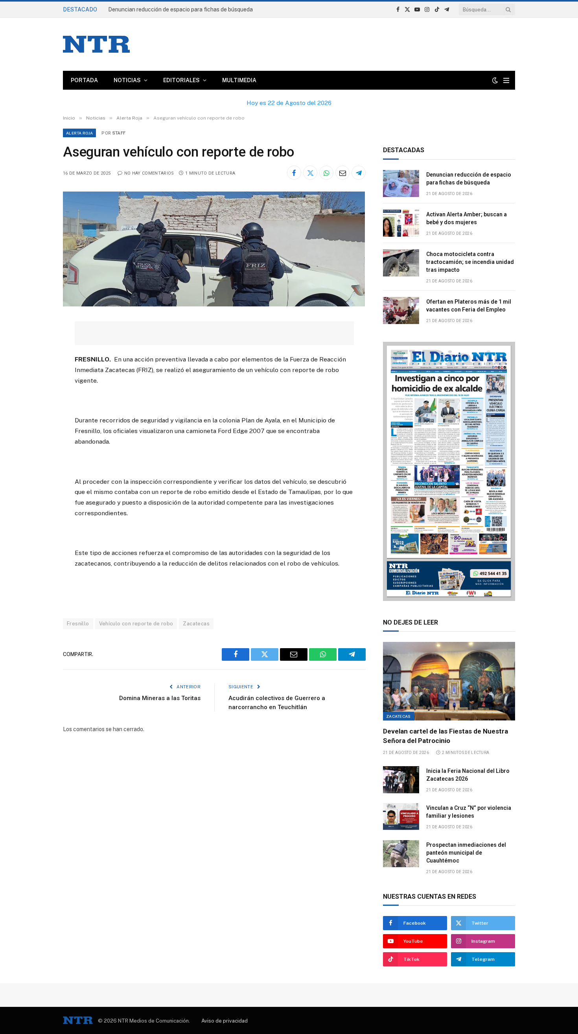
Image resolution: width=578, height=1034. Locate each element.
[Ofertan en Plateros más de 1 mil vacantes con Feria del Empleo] (401, 310)
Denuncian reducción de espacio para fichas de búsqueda (468, 178)
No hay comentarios (149, 173)
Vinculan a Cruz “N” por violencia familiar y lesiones (468, 812)
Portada (84, 80)
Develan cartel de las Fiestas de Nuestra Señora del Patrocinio (445, 735)
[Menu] (506, 80)
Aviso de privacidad (224, 1021)
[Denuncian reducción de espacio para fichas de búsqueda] (401, 183)
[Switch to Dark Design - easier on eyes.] (495, 80)
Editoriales (181, 80)
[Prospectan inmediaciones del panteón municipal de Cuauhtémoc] (401, 853)
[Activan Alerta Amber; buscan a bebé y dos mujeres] (401, 223)
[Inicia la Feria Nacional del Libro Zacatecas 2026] (401, 779)
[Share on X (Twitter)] (310, 173)
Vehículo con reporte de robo (136, 624)
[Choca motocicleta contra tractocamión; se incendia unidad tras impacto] (401, 262)
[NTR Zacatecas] (96, 44)
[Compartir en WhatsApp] (326, 173)
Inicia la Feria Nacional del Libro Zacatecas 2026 (468, 775)
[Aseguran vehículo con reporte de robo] (214, 304)
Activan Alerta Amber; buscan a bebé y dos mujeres (172, 9)
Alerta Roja (79, 133)
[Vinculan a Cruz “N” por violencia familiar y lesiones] (401, 816)
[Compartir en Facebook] (294, 173)
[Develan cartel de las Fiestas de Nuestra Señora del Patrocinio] (449, 681)
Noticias (127, 80)
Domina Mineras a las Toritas (160, 698)
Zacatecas (196, 624)
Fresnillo (78, 624)
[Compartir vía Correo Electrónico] (342, 173)
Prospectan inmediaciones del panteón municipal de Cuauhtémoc (466, 853)
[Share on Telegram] (359, 173)
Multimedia (239, 80)
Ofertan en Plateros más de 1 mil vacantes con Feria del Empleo (468, 306)
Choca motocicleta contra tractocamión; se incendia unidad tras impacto (470, 262)
